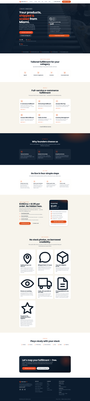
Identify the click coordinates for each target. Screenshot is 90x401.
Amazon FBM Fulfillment (39, 388)
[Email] (25, 389)
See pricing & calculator (59, 35)
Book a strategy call (26, 35)
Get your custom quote (27, 32)
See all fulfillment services (45, 126)
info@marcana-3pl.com (62, 386)
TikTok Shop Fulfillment (38, 384)
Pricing (36, 1)
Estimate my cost (25, 223)
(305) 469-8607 (57, 1)
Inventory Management (38, 391)
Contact (46, 1)
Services (31, 1)
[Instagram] (20, 389)
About (39, 1)
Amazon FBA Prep (38, 386)
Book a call (36, 223)
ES (49, 1)
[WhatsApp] (22, 389)
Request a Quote (66, 1)
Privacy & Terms (58, 399)
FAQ (42, 1)
